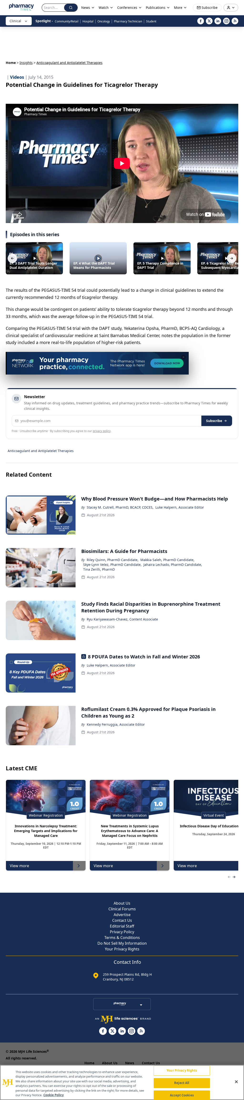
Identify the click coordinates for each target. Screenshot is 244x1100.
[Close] (236, 1082)
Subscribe (214, 420)
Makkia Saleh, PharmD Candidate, (167, 560)
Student (151, 21)
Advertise (122, 914)
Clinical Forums (122, 909)
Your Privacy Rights (122, 949)
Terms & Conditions (122, 937)
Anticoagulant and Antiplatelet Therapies (41, 450)
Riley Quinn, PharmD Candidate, (112, 560)
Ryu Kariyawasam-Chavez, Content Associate (122, 619)
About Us (122, 903)
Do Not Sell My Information (122, 943)
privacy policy (102, 431)
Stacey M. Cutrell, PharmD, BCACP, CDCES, (120, 507)
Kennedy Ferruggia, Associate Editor (116, 724)
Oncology (103, 21)
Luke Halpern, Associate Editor (179, 507)
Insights (26, 62)
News (129, 1063)
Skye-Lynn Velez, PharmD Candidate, (112, 564)
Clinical (15, 21)
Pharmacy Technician (128, 21)
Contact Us (122, 920)
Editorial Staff (122, 926)
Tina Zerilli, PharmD (99, 569)
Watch (104, 7)
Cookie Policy (53, 1095)
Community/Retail (66, 21)
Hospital (87, 21)
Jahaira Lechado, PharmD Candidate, (172, 564)
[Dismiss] (183, 357)
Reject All (181, 1083)
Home (11, 62)
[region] (122, 1082)
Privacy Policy (122, 931)
